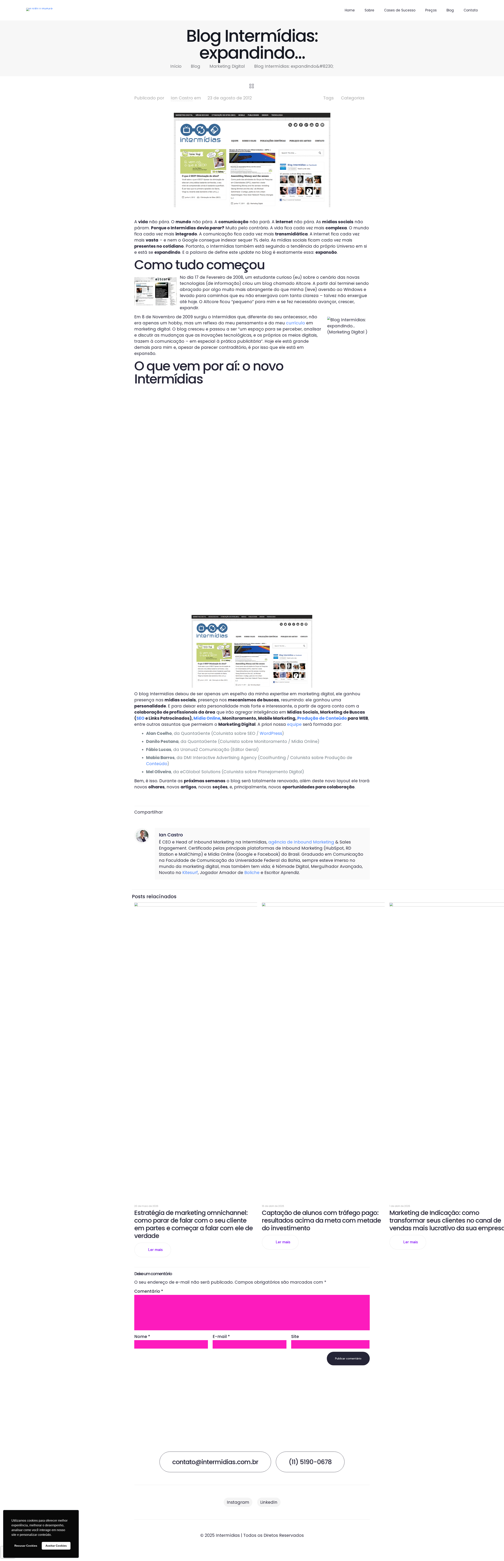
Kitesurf (190, 872)
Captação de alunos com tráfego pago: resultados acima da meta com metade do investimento (321, 1220)
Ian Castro (182, 98)
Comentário (148, 1291)
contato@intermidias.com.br (215, 1461)
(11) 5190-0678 (310, 1461)
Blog (195, 66)
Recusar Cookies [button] (25, 1545)
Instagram (238, 1502)
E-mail (221, 1336)
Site (295, 1336)
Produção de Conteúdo (322, 718)
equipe (294, 724)
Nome (142, 1336)
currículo (295, 323)
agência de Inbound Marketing (301, 842)
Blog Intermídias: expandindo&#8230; (294, 66)
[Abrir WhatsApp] (494, 1551)
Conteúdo (156, 764)
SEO (140, 718)
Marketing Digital (227, 66)
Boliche (251, 872)
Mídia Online (207, 718)
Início (176, 66)
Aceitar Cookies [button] (56, 1545)
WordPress (271, 733)
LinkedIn (268, 1502)
